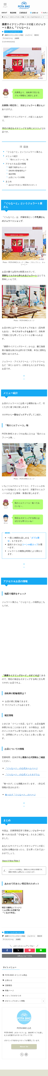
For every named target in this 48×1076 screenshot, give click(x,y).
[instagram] (26, 1054)
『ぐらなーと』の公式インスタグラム (22, 774)
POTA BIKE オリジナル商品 (16, 975)
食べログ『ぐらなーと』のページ (20, 794)
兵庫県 (17, 38)
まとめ (9, 181)
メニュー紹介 (12, 156)
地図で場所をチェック (17, 167)
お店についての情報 (17, 177)
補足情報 (12, 174)
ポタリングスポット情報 (15, 1001)
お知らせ (8, 980)
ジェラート (28, 35)
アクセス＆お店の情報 (16, 163)
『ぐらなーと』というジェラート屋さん (24, 151)
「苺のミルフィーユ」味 (18, 159)
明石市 (36, 35)
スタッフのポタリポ (13, 995)
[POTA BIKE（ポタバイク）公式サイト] (24, 5)
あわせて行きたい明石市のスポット (23, 184)
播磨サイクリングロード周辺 (14, 35)
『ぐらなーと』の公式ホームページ (21, 768)
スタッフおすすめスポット (13, 32)
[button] (7, 950)
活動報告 (8, 985)
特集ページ (9, 990)
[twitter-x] (22, 1054)
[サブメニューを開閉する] (43, 1001)
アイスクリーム (8, 38)
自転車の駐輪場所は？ (17, 170)
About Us (24, 1046)
